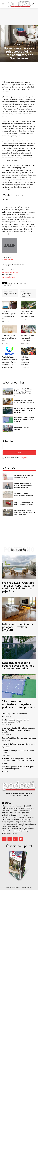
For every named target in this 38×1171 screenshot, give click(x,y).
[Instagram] (9, 839)
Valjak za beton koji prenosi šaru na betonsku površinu (23, 504)
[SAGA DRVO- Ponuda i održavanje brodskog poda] (8, 494)
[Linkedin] (15, 839)
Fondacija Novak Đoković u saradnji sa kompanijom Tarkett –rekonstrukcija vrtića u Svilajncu (9, 362)
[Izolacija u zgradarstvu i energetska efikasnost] (28, 351)
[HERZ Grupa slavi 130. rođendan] (8, 428)
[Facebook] (4, 839)
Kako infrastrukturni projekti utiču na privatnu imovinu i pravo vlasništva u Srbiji (18, 759)
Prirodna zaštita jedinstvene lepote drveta (26, 294)
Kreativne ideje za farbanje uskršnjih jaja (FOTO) (23, 477)
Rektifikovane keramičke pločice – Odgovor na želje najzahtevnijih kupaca (23, 486)
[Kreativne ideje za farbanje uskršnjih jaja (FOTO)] (8, 476)
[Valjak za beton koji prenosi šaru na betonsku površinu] (8, 503)
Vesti (19, 44)
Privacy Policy (24, 458)
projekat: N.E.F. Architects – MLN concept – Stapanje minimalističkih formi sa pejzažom (23, 392)
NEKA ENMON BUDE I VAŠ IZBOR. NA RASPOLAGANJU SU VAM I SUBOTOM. (24, 513)
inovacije (19, 283)
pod (25, 283)
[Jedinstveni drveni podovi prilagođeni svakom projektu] (8, 401)
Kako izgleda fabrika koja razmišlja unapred (18, 744)
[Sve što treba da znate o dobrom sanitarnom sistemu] (28, 305)
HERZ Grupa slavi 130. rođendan (14, 714)
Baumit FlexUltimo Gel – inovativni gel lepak (19, 738)
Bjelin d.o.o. (11, 283)
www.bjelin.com (7, 260)
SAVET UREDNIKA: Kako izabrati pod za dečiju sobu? (28, 338)
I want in (18, 453)
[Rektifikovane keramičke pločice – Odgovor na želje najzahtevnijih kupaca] (8, 485)
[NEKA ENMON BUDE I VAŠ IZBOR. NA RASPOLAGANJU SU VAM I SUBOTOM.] (8, 512)
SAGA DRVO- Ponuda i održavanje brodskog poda (23, 495)
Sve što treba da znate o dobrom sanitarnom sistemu (28, 313)
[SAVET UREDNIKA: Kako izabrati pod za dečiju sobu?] (28, 329)
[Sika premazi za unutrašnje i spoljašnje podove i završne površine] (8, 419)
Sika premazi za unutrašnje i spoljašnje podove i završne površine (24, 419)
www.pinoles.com (8, 277)
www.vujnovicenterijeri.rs (11, 272)
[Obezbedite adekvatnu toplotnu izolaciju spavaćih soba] (9, 305)
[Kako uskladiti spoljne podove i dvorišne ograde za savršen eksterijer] (8, 410)
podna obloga (7, 286)
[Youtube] (21, 839)
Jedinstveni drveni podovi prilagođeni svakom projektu (24, 401)
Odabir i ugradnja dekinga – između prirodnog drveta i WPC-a (15, 721)
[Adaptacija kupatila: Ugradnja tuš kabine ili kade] (9, 329)
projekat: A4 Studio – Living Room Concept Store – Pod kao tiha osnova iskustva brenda (18, 730)
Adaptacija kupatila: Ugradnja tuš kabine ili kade (9, 338)
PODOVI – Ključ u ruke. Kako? (10, 294)
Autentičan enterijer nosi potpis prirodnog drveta (18, 751)
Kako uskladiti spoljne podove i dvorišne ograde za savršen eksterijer (25, 410)
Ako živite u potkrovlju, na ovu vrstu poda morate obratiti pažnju (18, 767)
